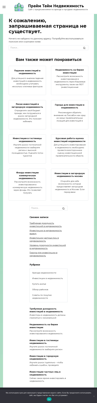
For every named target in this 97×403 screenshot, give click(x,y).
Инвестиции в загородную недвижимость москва (70, 174)
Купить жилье (39, 284)
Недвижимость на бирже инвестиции (69, 71)
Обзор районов (40, 289)
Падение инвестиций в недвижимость (27, 71)
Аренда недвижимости (44, 273)
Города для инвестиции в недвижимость (69, 106)
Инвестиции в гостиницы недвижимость (27, 139)
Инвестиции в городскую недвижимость (44, 357)
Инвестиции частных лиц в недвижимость (45, 373)
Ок (49, 399)
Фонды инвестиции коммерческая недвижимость (27, 175)
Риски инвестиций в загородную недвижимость (27, 105)
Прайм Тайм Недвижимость (56, 5)
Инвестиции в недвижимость (47, 278)
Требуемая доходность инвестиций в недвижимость (46, 310)
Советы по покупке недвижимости (42, 296)
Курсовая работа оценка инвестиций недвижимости (69, 139)
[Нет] (94, 396)
